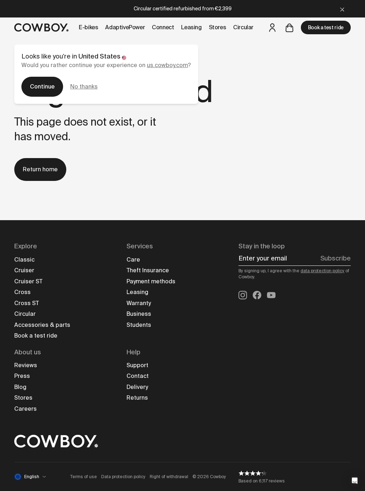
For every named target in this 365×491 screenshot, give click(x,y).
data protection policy (322, 271)
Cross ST (26, 303)
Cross (22, 292)
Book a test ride (326, 27)
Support (137, 365)
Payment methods (151, 281)
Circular (25, 314)
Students (139, 325)
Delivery (137, 387)
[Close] (342, 8)
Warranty (139, 303)
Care (133, 259)
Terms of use (83, 477)
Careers (25, 408)
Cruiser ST (28, 281)
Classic (24, 259)
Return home (40, 169)
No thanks (84, 86)
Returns (137, 397)
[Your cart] (289, 27)
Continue (42, 86)
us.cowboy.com (167, 65)
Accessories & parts (42, 325)
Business (139, 314)
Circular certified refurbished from (183, 8)
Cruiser (24, 270)
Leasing (137, 292)
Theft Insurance (148, 270)
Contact (138, 376)
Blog (20, 387)
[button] (354, 480)
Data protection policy (123, 477)
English (31, 477)
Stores (23, 397)
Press (22, 376)
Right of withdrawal (169, 477)
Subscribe (335, 258)
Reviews (25, 365)
